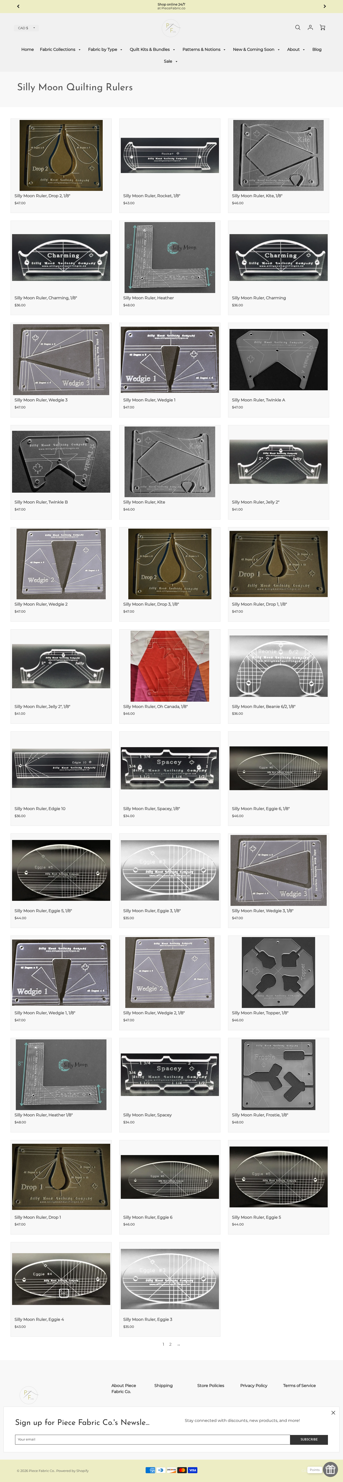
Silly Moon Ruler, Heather (148, 297)
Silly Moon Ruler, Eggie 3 (147, 1319)
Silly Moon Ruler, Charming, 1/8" (46, 297)
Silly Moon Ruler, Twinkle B (41, 502)
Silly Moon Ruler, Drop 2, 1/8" (42, 195)
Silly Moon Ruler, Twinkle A (258, 400)
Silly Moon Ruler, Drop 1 (38, 1217)
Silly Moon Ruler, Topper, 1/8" (260, 1012)
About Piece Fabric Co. (123, 1388)
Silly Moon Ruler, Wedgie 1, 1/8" (45, 1012)
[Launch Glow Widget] (330, 1469)
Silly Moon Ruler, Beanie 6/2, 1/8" (264, 706)
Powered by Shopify (72, 1471)
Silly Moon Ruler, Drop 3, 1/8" (151, 604)
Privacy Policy (253, 1385)
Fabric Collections (58, 49)
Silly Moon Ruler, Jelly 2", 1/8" (42, 706)
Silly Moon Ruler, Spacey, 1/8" (151, 808)
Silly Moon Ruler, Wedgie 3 (41, 400)
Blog (317, 49)
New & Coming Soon (254, 49)
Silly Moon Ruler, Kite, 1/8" (257, 195)
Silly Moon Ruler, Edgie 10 (40, 808)
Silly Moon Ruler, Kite (144, 502)
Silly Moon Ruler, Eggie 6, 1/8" (261, 808)
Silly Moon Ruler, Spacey (147, 1115)
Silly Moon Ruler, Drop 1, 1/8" (259, 604)
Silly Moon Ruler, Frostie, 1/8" (260, 1115)
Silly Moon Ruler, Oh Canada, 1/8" (155, 706)
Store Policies (210, 1385)
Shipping (163, 1385)
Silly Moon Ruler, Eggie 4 (39, 1319)
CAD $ (23, 28)
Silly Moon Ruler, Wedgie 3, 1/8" (263, 910)
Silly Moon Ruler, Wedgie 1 (149, 400)
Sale (168, 61)
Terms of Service (299, 1385)
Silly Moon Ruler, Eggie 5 (256, 1217)
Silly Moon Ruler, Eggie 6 (148, 1217)
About (294, 49)
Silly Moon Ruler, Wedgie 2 (41, 604)
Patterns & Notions (202, 49)
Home (27, 49)
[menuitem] (27, 50)
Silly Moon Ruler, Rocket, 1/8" (151, 195)
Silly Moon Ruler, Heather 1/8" (44, 1115)
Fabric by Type (103, 49)
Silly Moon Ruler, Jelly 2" (255, 502)
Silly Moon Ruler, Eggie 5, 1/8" (43, 910)
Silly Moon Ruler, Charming (259, 297)
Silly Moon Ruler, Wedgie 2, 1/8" (154, 1012)
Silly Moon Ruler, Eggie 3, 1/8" (152, 910)
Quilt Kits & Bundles (150, 49)
